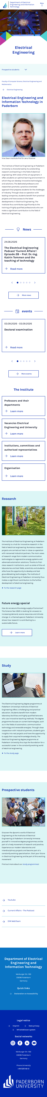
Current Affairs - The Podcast (21, 910)
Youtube (12, 900)
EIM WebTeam (14, 921)
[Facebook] (20, 1043)
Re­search (9, 499)
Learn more (20, 632)
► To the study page (10, 753)
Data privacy (34, 1026)
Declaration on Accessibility (26, 994)
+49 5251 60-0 (23, 1069)
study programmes (30, 864)
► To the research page (11, 588)
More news (26, 295)
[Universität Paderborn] (23, 1081)
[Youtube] (34, 1043)
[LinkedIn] (27, 1043)
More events (26, 374)
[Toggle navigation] (25, 69)
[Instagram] (12, 1043)
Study (6, 665)
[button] (12, 282)
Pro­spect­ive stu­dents (10, 70)
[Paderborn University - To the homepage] (5, 5)
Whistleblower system (26, 1030)
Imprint (16, 1026)
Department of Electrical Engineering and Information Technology (22, 4)
